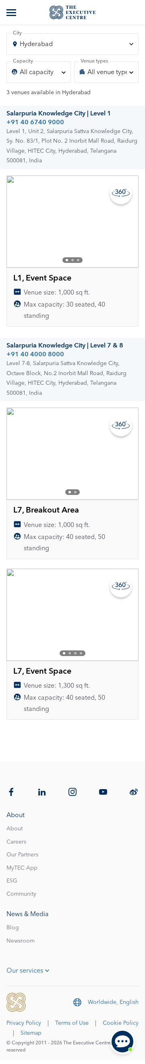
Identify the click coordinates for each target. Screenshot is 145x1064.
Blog (12, 928)
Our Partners (22, 855)
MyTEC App (21, 868)
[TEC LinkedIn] (42, 792)
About (14, 829)
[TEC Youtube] (103, 792)
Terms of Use (72, 1023)
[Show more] (12, 12)
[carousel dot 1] (67, 260)
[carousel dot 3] (78, 260)
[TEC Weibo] (134, 792)
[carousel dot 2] (72, 260)
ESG (11, 881)
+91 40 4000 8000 (35, 354)
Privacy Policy (23, 1023)
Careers (16, 842)
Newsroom (20, 941)
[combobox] (72, 44)
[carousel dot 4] (81, 653)
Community (21, 894)
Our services (24, 970)
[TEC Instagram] (72, 792)
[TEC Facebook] (11, 792)
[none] (38, 72)
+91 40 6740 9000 (35, 122)
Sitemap (31, 1033)
